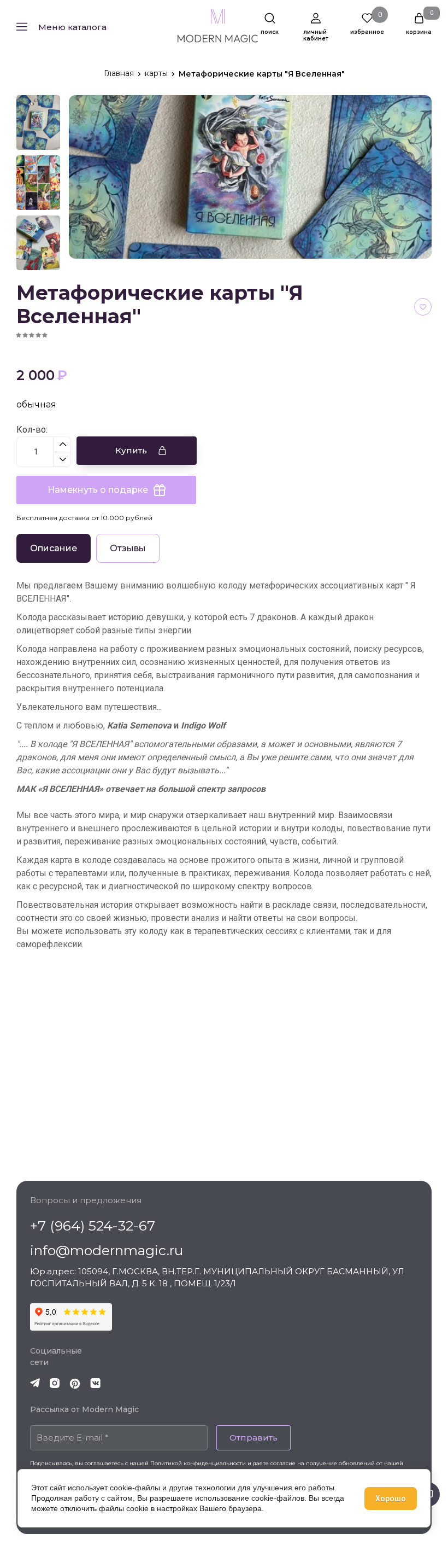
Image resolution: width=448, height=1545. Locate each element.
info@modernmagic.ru (106, 1250)
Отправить (253, 1437)
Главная (119, 73)
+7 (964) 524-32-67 (92, 1225)
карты (156, 73)
